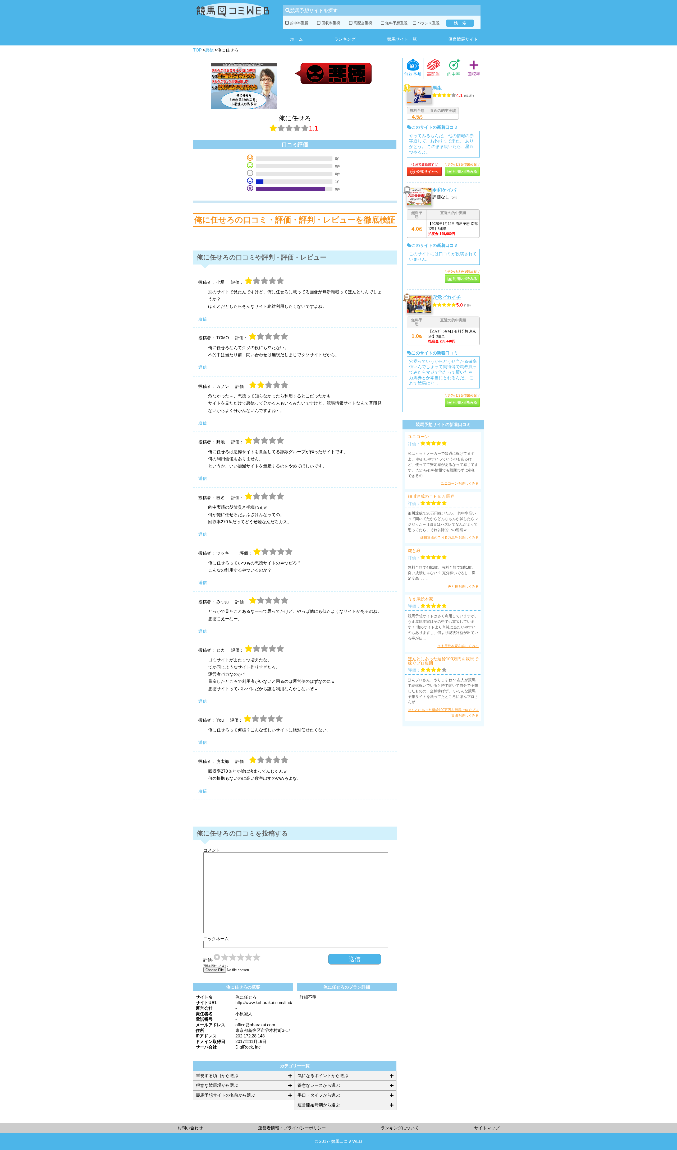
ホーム (296, 39)
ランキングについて (400, 1128)
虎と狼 (414, 551)
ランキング (344, 39)
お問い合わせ (190, 1128)
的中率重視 (298, 23)
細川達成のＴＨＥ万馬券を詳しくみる (449, 538)
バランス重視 (428, 23)
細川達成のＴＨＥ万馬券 (431, 496)
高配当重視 (362, 23)
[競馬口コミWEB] (232, 20)
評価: (208, 960)
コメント (211, 850)
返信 (202, 319)
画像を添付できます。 (216, 965)
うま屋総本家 (420, 599)
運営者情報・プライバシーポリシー (292, 1128)
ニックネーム (216, 939)
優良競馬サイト (463, 39)
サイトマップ (487, 1128)
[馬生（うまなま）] (424, 174)
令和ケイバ (444, 190)
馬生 (437, 88)
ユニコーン (418, 437)
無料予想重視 (396, 23)
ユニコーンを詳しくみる (460, 483)
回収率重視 (330, 23)
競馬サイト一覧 (402, 39)
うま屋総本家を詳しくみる (458, 646)
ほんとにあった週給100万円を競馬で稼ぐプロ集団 (443, 661)
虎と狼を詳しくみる (463, 586)
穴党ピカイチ (446, 297)
